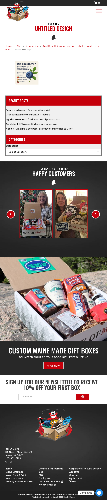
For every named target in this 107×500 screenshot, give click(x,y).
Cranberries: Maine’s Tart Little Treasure (28, 114)
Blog (41, 471)
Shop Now (53, 365)
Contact (73, 475)
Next (96, 214)
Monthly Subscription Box (19, 481)
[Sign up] (82, 397)
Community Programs (51, 468)
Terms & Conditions (49, 481)
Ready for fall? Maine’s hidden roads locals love (31, 124)
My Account (75, 478)
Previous (11, 214)
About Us (74, 471)
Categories (12, 146)
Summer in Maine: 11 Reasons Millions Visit (28, 110)
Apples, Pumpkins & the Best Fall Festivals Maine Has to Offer (39, 128)
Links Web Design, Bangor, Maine (67, 494)
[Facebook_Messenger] (99, 493)
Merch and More (14, 478)
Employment (45, 478)
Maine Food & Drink (15, 475)
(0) (99, 3)
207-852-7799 (13, 458)
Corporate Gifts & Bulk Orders (85, 468)
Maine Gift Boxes (14, 471)
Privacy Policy (46, 484)
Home (8, 468)
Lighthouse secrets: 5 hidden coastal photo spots (33, 119)
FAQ (41, 475)
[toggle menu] (99, 11)
